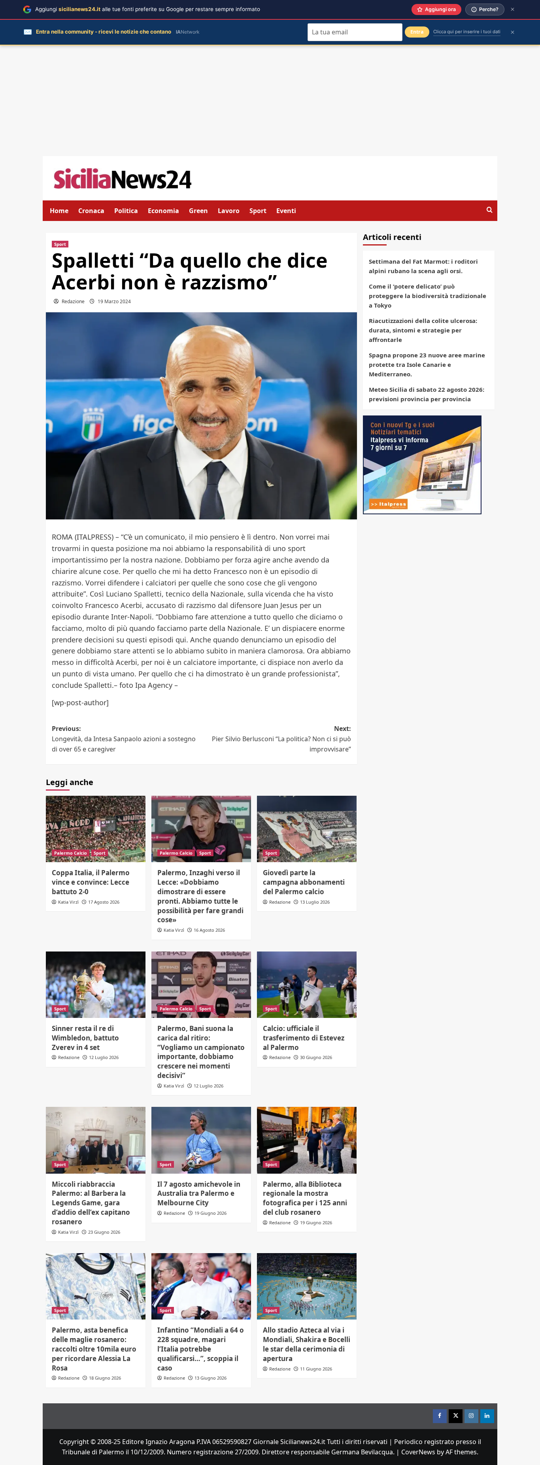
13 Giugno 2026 (210, 1378)
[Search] (490, 210)
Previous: (124, 738)
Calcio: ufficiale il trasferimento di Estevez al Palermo (303, 1038)
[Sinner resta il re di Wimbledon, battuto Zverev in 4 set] (95, 984)
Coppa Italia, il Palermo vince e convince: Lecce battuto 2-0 (91, 882)
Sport (257, 210)
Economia (163, 210)
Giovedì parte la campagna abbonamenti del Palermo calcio (304, 882)
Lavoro (229, 210)
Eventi (286, 210)
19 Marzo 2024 (114, 301)
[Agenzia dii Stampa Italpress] (422, 464)
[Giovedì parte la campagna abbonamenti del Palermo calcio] (307, 829)
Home (59, 210)
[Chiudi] (512, 9)
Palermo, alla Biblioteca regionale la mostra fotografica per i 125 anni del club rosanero (305, 1198)
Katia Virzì (68, 902)
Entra (417, 31)
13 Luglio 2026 (315, 902)
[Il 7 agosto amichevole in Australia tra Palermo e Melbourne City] (201, 1140)
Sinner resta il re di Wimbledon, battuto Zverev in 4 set (85, 1038)
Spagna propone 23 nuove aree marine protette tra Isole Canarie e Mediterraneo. (427, 364)
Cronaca (91, 210)
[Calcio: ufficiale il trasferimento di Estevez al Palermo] (307, 984)
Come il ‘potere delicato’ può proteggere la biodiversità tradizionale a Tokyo (427, 295)
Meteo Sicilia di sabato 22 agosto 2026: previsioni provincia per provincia (426, 394)
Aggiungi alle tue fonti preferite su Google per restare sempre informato (147, 9)
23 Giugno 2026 (104, 1232)
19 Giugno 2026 (210, 1213)
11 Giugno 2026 (316, 1369)
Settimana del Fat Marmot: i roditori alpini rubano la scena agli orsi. (423, 266)
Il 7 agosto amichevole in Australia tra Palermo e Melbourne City (198, 1194)
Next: (281, 738)
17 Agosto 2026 (103, 902)
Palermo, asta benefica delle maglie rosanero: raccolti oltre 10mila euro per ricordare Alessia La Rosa (94, 1348)
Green (198, 210)
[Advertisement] (270, 100)
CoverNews (418, 1452)
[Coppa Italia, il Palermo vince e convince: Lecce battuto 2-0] (95, 829)
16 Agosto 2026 (209, 930)
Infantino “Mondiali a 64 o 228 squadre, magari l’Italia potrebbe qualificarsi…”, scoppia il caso (200, 1348)
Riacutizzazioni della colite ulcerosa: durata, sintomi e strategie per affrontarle (423, 330)
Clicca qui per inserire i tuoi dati (466, 31)
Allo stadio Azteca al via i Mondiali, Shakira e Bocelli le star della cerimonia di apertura (306, 1344)
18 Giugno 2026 (105, 1378)
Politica (126, 210)
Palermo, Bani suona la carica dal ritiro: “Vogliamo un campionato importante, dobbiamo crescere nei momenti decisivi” (201, 1052)
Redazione (73, 301)
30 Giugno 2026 (316, 1057)
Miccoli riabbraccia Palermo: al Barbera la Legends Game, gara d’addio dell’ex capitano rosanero (91, 1203)
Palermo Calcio (70, 853)
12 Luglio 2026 (104, 1057)
